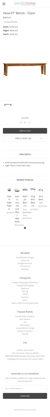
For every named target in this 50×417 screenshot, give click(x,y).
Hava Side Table (9, 202)
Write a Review (10, 22)
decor (25, 300)
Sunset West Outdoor (25, 316)
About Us (25, 260)
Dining (25, 291)
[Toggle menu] (4, 4)
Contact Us (25, 266)
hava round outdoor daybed (17, 209)
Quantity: (25, 118)
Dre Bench (41, 199)
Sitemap (25, 269)
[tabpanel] (9, 200)
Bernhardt (25, 325)
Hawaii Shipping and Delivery (25, 282)
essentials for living (25, 328)
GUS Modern (25, 319)
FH (25, 322)
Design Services (25, 263)
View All (25, 334)
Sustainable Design (25, 257)
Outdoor (25, 297)
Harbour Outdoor (25, 331)
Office (25, 294)
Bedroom (25, 288)
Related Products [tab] (25, 179)
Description (25, 154)
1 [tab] (25, 228)
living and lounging (25, 285)
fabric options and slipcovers (25, 303)
